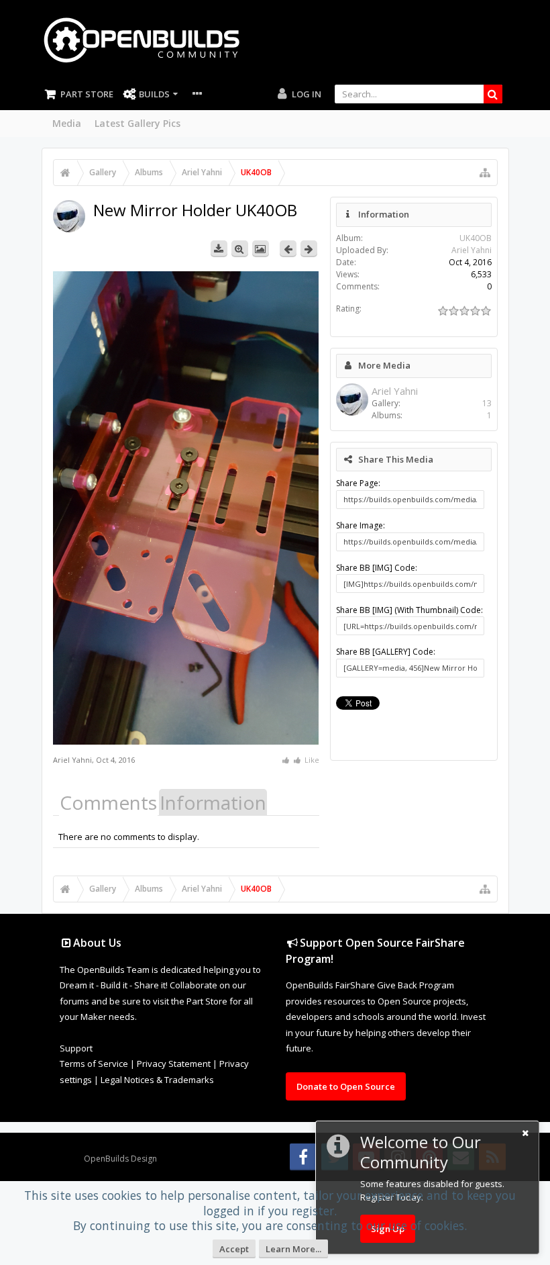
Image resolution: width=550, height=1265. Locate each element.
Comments (108, 802)
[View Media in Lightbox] (260, 248)
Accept (234, 1249)
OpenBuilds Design (120, 1158)
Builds (154, 94)
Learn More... (293, 1249)
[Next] (308, 248)
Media (66, 123)
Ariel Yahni (72, 760)
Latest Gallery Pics (137, 123)
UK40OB (475, 238)
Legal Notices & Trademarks (157, 1080)
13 (487, 403)
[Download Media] (219, 248)
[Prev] (288, 248)
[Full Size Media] (239, 248)
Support (76, 1048)
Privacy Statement (174, 1064)
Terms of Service (94, 1064)
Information (213, 802)
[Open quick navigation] (485, 172)
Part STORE (86, 94)
